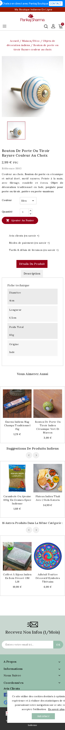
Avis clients (12, 688)
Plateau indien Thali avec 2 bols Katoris (48, 498)
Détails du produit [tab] (32, 264)
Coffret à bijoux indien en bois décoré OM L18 (17, 578)
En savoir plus (56, 709)
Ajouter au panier (20, 220)
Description (32, 273)
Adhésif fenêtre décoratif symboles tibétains (48, 578)
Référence (8, 168)
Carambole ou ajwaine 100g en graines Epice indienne (17, 500)
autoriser (43, 716)
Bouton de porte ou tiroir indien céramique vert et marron (48, 427)
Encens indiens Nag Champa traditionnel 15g (17, 425)
